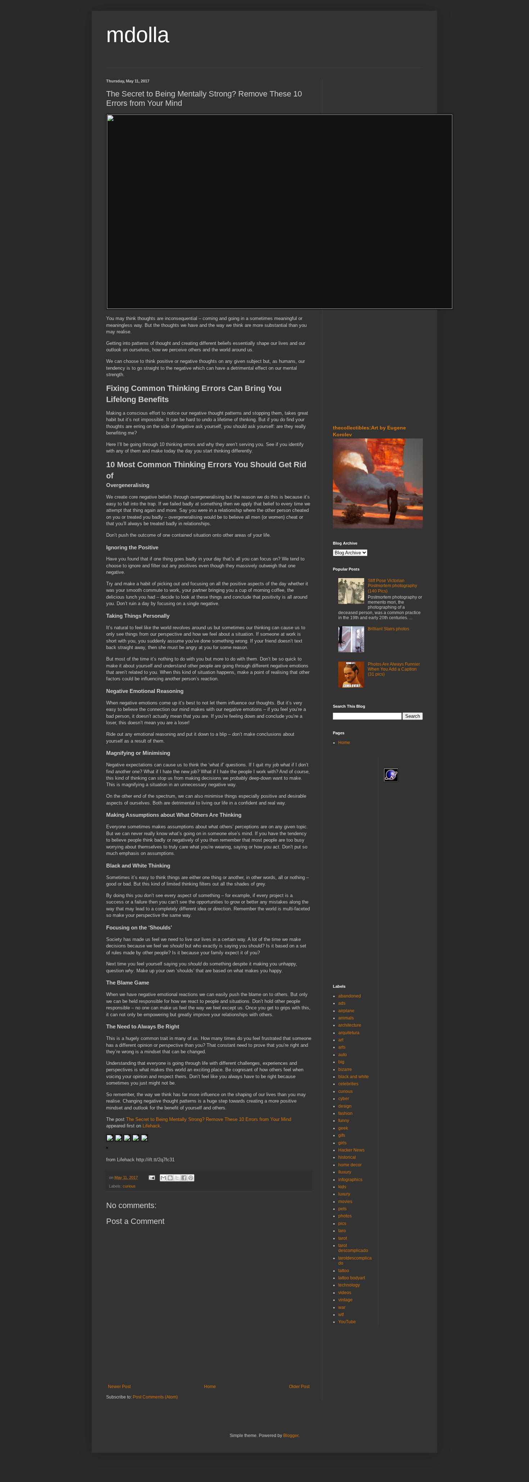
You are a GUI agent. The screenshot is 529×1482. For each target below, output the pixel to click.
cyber (343, 1098)
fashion (345, 1113)
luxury (344, 1194)
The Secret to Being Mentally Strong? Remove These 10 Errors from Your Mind (208, 1119)
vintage (345, 1299)
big (341, 1061)
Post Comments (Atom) (155, 1397)
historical (347, 1157)
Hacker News (351, 1150)
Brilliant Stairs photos (388, 628)
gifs (341, 1135)
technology (349, 1285)
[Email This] (163, 1177)
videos (344, 1292)
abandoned (349, 996)
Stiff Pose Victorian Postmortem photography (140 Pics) (392, 586)
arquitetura (349, 1032)
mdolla (137, 35)
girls (342, 1142)
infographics (350, 1179)
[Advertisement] (354, 122)
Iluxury (344, 1172)
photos (345, 1216)
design (345, 1106)
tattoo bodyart (351, 1277)
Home (210, 1386)
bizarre (345, 1069)
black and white (353, 1076)
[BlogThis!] (170, 1177)
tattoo (343, 1270)
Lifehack (151, 1126)
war (341, 1307)
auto (342, 1054)
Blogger (290, 1435)
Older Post (299, 1386)
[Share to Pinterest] (190, 1177)
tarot (342, 1238)
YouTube (347, 1321)
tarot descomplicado (353, 1248)
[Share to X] (177, 1177)
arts (341, 1047)
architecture (349, 1025)
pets (342, 1208)
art (340, 1039)
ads (341, 1003)
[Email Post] (151, 1177)
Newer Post (119, 1386)
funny (343, 1120)
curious (129, 1186)
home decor (350, 1164)
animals (346, 1018)
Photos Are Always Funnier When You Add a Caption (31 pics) (394, 669)
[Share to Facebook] (183, 1177)
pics (342, 1223)
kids (342, 1186)
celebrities (348, 1083)
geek (343, 1128)
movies (345, 1201)
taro (342, 1230)
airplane (346, 1010)
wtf (341, 1314)
